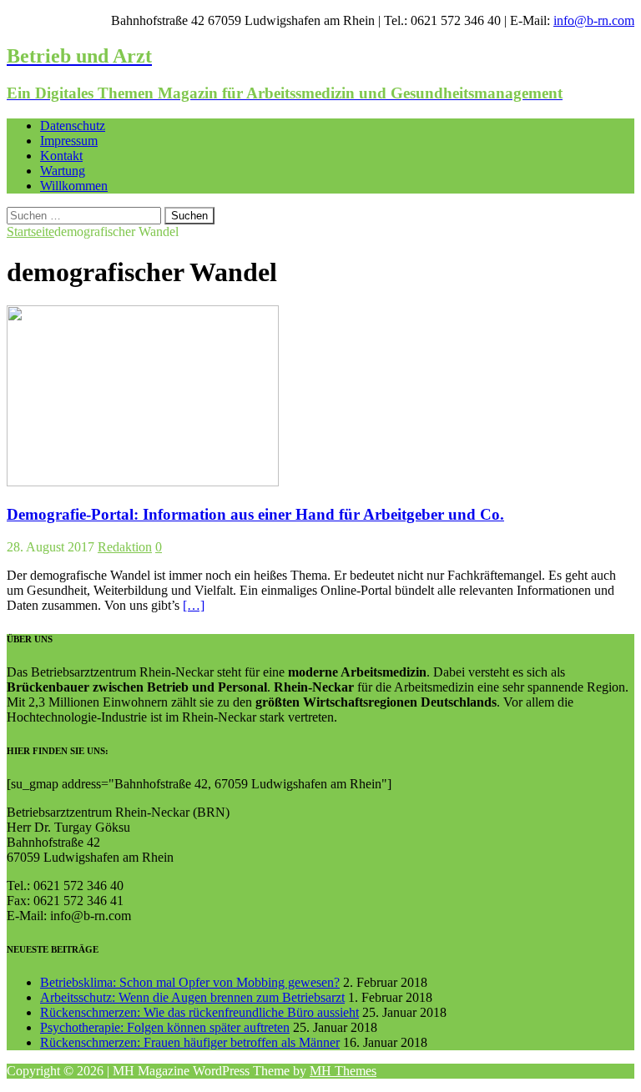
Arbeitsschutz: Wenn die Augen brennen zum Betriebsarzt (192, 997)
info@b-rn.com (593, 20)
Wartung (62, 171)
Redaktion (125, 547)
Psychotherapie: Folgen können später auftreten (165, 1027)
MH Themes (343, 1071)
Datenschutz (72, 125)
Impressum (69, 140)
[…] (193, 605)
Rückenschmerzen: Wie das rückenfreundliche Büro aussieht (199, 1012)
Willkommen (74, 186)
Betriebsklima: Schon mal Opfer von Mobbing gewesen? (190, 982)
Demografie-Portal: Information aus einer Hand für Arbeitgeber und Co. (255, 514)
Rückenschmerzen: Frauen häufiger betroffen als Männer (190, 1042)
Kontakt (61, 155)
